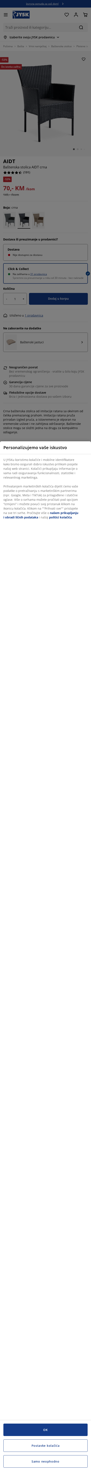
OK (45, 1430)
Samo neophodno (45, 1461)
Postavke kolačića (46, 1446)
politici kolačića (60, 517)
